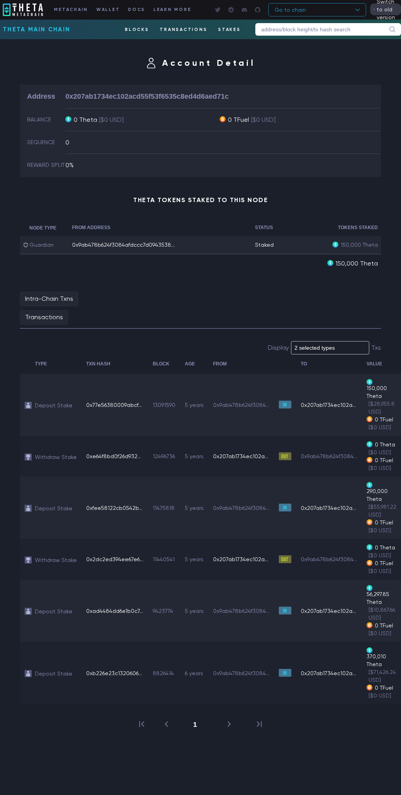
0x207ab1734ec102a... (328, 405)
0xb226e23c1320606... (114, 673)
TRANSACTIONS (183, 29)
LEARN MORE (172, 9)
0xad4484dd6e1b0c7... (114, 611)
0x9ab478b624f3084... (241, 405)
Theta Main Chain (36, 29)
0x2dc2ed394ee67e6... (114, 559)
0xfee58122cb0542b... (114, 508)
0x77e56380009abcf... (114, 405)
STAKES (229, 29)
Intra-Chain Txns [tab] (49, 298)
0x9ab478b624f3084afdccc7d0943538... (123, 245)
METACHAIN (71, 9)
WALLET (108, 9)
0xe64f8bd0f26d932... (113, 456)
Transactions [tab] (44, 317)
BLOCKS (137, 29)
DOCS (136, 9)
